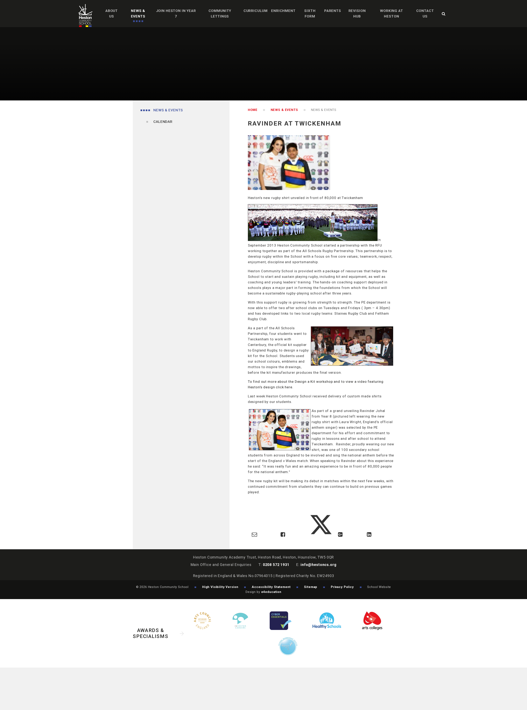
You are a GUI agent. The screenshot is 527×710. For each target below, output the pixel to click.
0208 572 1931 (276, 564)
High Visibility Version (220, 587)
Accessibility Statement (271, 587)
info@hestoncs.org (318, 564)
